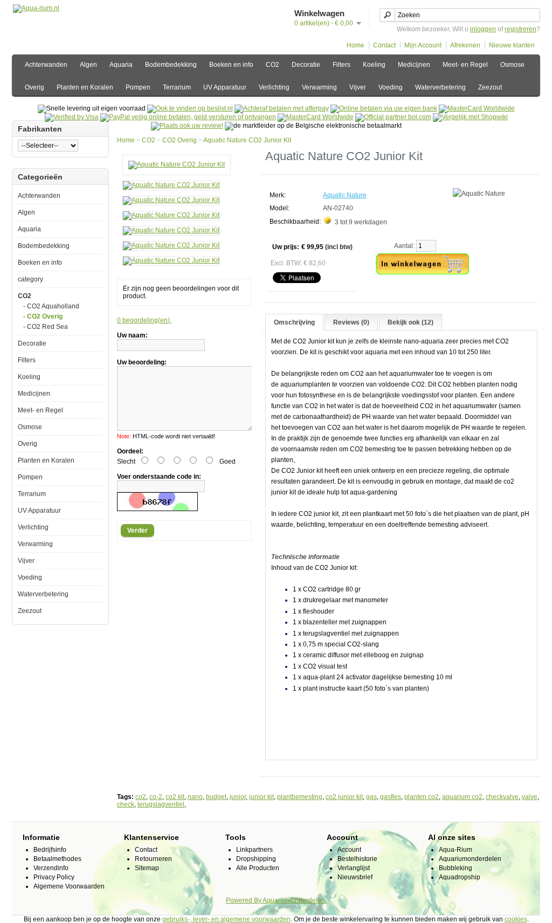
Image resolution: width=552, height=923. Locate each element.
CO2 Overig (179, 140)
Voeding (390, 87)
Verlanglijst (353, 868)
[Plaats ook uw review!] (187, 125)
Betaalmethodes (57, 859)
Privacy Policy (53, 877)
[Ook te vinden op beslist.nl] (190, 108)
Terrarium (177, 87)
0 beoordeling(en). (144, 320)
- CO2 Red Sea (45, 326)
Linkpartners (254, 849)
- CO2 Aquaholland (51, 306)
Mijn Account (422, 45)
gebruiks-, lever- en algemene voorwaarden (226, 919)
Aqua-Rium (455, 849)
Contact (384, 45)
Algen (88, 64)
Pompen (138, 87)
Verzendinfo (50, 868)
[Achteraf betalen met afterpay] (281, 108)
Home (355, 45)
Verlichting (274, 87)
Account (349, 849)
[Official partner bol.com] (393, 117)
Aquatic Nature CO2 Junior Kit (247, 140)
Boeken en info (231, 64)
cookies (516, 919)
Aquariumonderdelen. (295, 900)
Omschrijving (294, 322)
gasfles (390, 797)
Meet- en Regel (465, 64)
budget (216, 797)
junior (238, 797)
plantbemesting (299, 797)
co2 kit (174, 797)
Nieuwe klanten (512, 45)
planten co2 (421, 797)
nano (195, 797)
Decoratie (306, 64)
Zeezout (490, 87)
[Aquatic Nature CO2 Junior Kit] (176, 164)
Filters (341, 64)
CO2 (272, 64)
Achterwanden (46, 64)
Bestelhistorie (357, 859)
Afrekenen (465, 45)
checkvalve (502, 797)
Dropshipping (256, 859)
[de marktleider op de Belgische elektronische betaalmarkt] (316, 117)
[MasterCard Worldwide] (477, 108)
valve (529, 797)
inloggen (483, 29)
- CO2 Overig (43, 316)
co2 (140, 797)
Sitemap (147, 868)
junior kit (261, 797)
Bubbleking (455, 868)
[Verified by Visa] (72, 117)
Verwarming (319, 87)
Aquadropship (459, 877)
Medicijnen (414, 64)
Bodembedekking (171, 64)
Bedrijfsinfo (49, 849)
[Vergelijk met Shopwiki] (470, 117)
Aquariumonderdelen (470, 859)
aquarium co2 (462, 797)
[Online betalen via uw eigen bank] (383, 108)
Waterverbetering (440, 87)
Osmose (512, 64)
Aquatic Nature (345, 195)
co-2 (155, 797)
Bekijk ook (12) (410, 322)
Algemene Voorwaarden (69, 886)
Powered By (244, 900)
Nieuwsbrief (354, 877)
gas (371, 797)
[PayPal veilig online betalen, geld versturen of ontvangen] (188, 117)
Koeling (374, 64)
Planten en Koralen (85, 87)
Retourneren (153, 859)
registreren (520, 29)
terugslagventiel (160, 804)
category (30, 279)
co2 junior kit (344, 797)
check (125, 804)
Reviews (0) (351, 322)
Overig (34, 87)
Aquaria (121, 64)
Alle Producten (257, 868)
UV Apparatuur (224, 87)
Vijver (357, 87)
